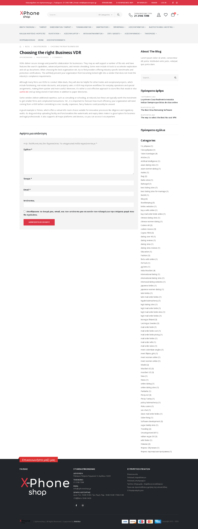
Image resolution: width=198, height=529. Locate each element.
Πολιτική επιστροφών (136, 480)
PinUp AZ (144, 395)
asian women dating (149, 168)
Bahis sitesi (145, 180)
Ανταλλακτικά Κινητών (92, 33)
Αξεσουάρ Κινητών (136, 27)
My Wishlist (142, 3)
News (143, 380)
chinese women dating (150, 221)
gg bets (144, 266)
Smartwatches (102, 27)
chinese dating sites (149, 217)
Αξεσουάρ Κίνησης (132, 33)
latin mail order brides (150, 297)
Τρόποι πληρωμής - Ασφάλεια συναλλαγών (145, 484)
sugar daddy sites (148, 425)
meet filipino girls (148, 353)
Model (143, 364)
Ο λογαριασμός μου (135, 490)
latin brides (145, 293)
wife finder (145, 440)
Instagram (82, 505)
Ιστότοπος (29, 200)
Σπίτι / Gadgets (113, 33)
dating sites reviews (149, 248)
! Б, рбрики (145, 146)
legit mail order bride (149, 308)
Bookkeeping (146, 202)
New (143, 376)
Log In (163, 3)
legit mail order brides (150, 315)
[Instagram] (176, 2)
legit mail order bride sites (151, 312)
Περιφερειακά (118, 27)
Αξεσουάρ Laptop (71, 33)
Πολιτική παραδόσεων (136, 477)
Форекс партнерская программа (155, 451)
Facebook (76, 505)
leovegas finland (147, 319)
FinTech (144, 263)
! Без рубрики (146, 150)
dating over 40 (147, 236)
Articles (144, 157)
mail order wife (147, 342)
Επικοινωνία (107, 3)
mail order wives (147, 346)
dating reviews (147, 240)
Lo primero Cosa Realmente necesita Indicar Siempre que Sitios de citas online (159, 101)
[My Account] (159, 15)
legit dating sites (148, 304)
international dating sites (151, 278)
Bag (142, 176)
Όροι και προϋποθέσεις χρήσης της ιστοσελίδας (147, 487)
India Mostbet (146, 270)
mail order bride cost (149, 331)
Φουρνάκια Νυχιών (27, 40)
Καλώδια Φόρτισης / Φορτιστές (32, 33)
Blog (143, 199)
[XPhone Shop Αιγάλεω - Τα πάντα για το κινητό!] (30, 14)
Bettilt (143, 195)
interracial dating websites (152, 282)
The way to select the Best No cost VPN (158, 117)
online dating (146, 383)
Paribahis (144, 391)
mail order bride (147, 327)
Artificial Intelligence (149, 161)
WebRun (77, 521)
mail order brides (148, 338)
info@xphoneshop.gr (82, 488)
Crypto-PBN (146, 233)
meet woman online (149, 357)
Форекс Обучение (149, 447)
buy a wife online (148, 210)
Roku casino (146, 406)
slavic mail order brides (150, 414)
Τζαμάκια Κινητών (83, 27)
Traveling (144, 429)
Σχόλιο (28, 149)
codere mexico (147, 229)
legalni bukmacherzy (149, 300)
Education (145, 251)
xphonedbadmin (26, 57)
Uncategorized (42, 57)
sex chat (144, 410)
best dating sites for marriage (153, 191)
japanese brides (147, 285)
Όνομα (28, 178)
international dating (149, 274)
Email (27, 189)
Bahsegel (145, 183)
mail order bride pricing (150, 334)
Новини (144, 444)
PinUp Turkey (146, 398)
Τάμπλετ (43, 27)
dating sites (146, 244)
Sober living (145, 417)
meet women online (149, 361)
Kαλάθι (154, 3)
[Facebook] (173, 2)
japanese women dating (151, 289)
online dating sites (148, 387)
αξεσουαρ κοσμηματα (56, 40)
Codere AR (145, 225)
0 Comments (57, 57)
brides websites (147, 206)
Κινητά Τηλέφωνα (27, 27)
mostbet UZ (146, 372)
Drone (41, 40)
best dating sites (148, 187)
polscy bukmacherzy (149, 402)
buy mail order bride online (152, 214)
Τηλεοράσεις (150, 33)
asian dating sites (148, 165)
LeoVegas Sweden (148, 323)
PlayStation (54, 33)
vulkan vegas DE (147, 436)
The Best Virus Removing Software (156, 110)
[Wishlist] (166, 15)
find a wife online (148, 259)
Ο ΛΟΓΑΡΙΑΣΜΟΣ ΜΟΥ (124, 3)
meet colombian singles (151, 349)
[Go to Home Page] (20, 46)
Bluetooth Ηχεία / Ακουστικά (161, 27)
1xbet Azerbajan (148, 153)
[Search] (118, 14)
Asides (143, 172)
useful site (24, 92)
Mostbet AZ (146, 368)
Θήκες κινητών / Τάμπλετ (60, 27)
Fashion (144, 255)
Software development (150, 421)
